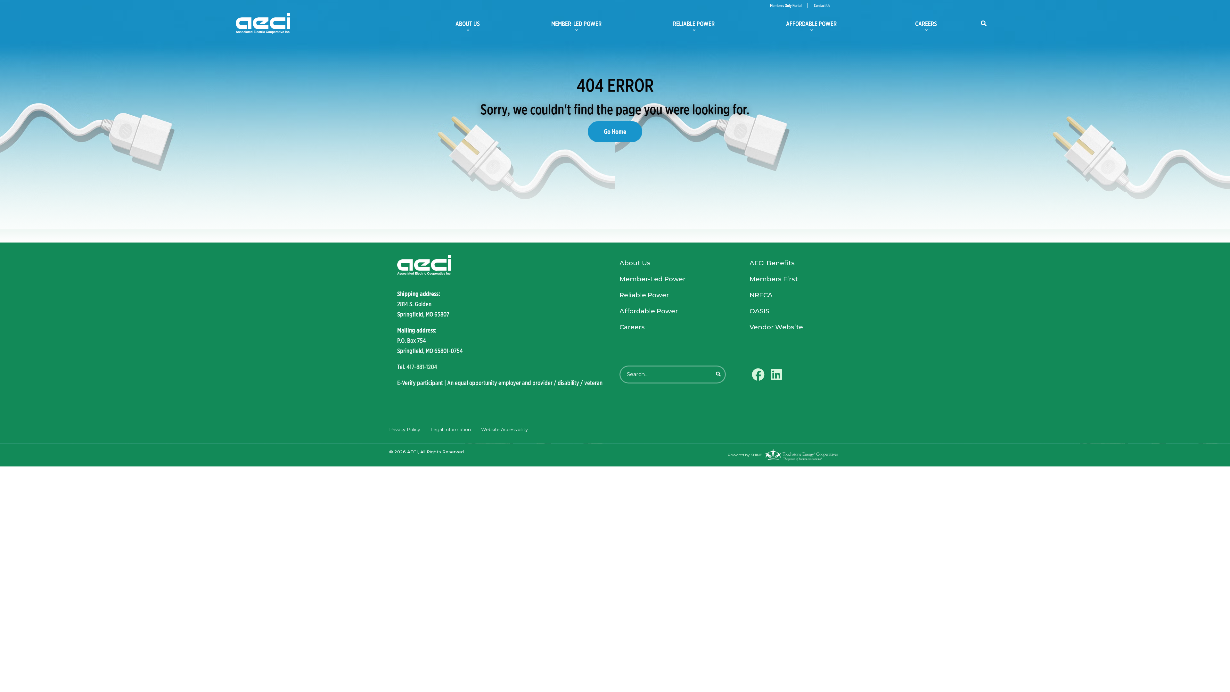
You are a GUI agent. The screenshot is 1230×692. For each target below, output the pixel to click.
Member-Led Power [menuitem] (561, 26)
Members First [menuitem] (774, 279)
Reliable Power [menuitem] (678, 26)
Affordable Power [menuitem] (796, 26)
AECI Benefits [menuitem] (772, 263)
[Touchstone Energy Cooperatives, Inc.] (801, 455)
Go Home (615, 131)
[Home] (327, 23)
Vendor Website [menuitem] (776, 327)
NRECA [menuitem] (761, 295)
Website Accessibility (504, 429)
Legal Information (450, 429)
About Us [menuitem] (453, 26)
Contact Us (822, 5)
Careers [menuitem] (906, 26)
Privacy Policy (404, 429)
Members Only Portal (786, 5)
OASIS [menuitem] (759, 311)
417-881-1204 (421, 366)
